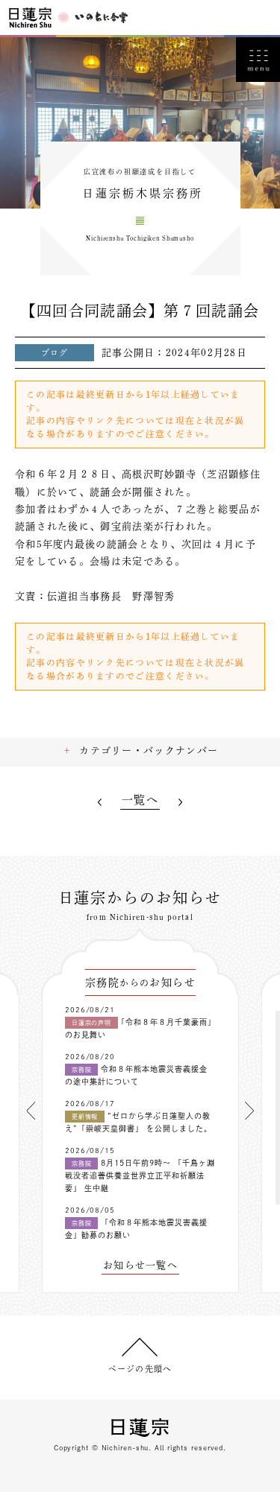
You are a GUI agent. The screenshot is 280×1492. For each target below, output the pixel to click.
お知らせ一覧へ (140, 1265)
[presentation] (30, 1111)
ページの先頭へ (140, 1369)
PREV (99, 802)
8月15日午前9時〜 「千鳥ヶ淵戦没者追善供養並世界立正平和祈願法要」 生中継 (140, 1175)
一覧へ (140, 799)
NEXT (180, 802)
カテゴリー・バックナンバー (148, 750)
